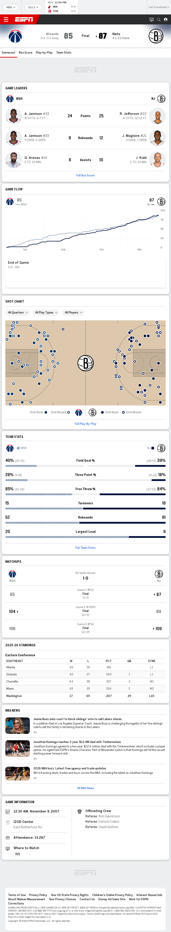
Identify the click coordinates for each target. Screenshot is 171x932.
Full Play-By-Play (85, 423)
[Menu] (6, 19)
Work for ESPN (138, 899)
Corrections (16, 903)
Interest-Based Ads (149, 895)
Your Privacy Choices (62, 899)
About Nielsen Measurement (26, 899)
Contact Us (87, 899)
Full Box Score (85, 175)
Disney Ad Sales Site (111, 899)
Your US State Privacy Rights (70, 895)
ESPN (24, 19)
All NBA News (85, 788)
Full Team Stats (85, 547)
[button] (159, 19)
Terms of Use (17, 895)
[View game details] (85, 594)
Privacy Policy (38, 895)
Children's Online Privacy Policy (112, 895)
